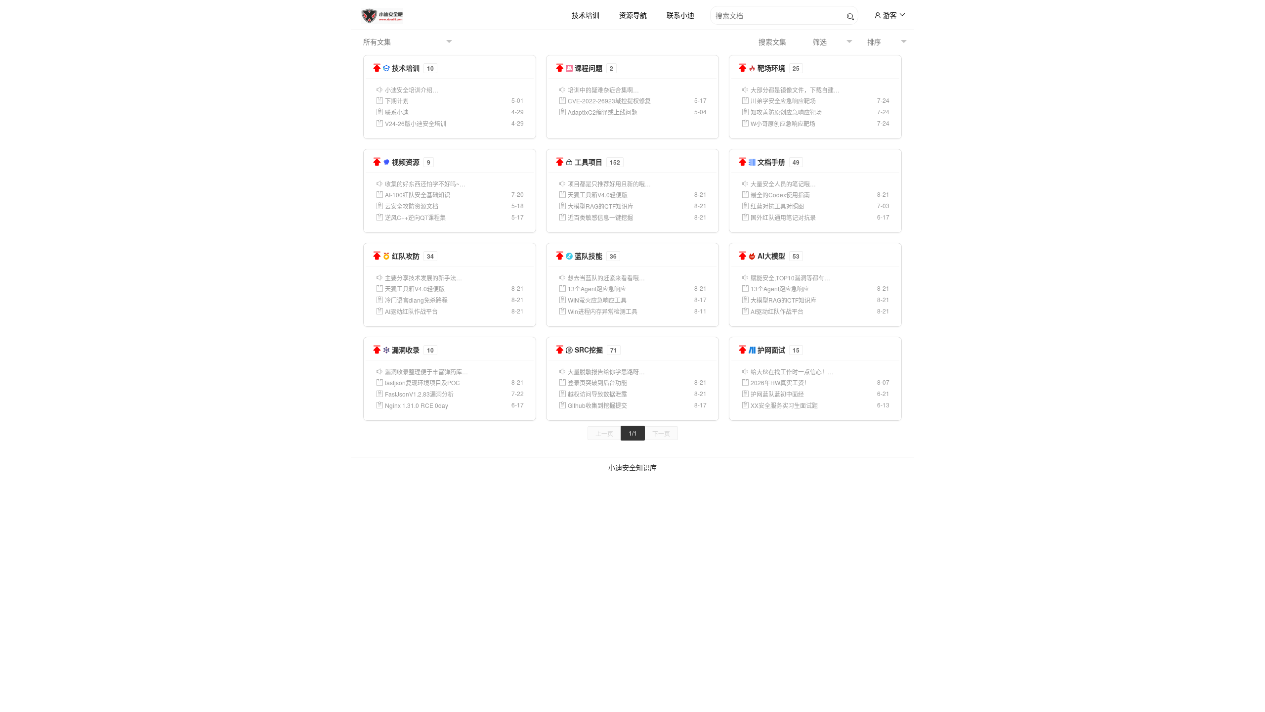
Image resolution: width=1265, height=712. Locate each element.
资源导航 (633, 15)
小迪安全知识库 (632, 467)
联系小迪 (680, 15)
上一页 (604, 433)
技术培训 (585, 15)
